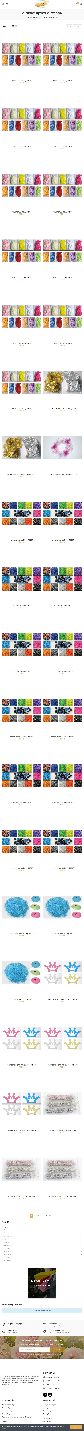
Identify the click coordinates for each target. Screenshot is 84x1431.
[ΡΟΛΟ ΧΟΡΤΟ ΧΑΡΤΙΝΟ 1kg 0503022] (21, 907)
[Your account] (80, 4)
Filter (4, 26)
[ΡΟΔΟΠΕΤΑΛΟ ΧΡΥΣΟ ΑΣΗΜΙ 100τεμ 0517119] (62, 382)
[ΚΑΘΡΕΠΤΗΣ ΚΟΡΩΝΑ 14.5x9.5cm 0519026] (62, 973)
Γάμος (6, 1227)
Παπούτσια (7, 1261)
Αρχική (5, 1222)
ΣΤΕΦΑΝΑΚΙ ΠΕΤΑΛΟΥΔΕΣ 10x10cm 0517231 (62, 474)
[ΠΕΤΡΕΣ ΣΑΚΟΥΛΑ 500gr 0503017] (21, 513)
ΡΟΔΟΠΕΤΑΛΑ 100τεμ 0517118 (21, 81)
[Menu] (4, 4)
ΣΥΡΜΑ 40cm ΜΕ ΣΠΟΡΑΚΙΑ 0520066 (62, 1131)
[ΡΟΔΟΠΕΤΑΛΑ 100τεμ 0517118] (21, 54)
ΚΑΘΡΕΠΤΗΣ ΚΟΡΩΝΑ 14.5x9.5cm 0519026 (62, 999)
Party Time (7, 1239)
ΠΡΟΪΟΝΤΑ (7, 1254)
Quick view (35, 41)
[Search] (8, 4)
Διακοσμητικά (8, 1245)
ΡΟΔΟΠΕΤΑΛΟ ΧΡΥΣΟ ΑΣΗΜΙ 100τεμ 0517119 (62, 409)
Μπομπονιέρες (8, 1233)
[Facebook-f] (45, 1395)
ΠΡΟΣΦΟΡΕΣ (8, 1251)
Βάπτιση (6, 1230)
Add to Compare (35, 33)
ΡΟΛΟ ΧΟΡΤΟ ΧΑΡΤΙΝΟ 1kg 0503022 (21, 934)
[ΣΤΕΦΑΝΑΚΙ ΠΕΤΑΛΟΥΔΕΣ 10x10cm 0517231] (62, 448)
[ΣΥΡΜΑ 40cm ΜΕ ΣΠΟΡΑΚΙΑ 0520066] (62, 1104)
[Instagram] (50, 1395)
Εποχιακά (7, 1248)
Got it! (76, 1427)
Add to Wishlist (35, 37)
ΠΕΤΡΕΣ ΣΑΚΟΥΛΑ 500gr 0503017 (21, 540)
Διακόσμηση (8, 1236)
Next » (51, 1216)
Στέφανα (6, 1242)
